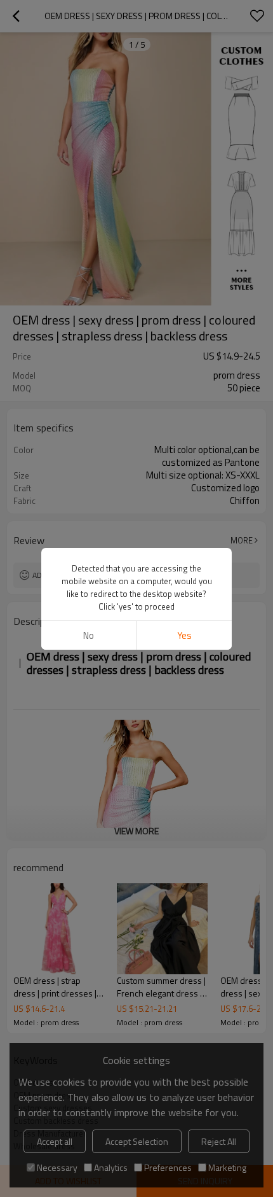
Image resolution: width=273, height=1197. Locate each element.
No (88, 635)
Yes (184, 635)
